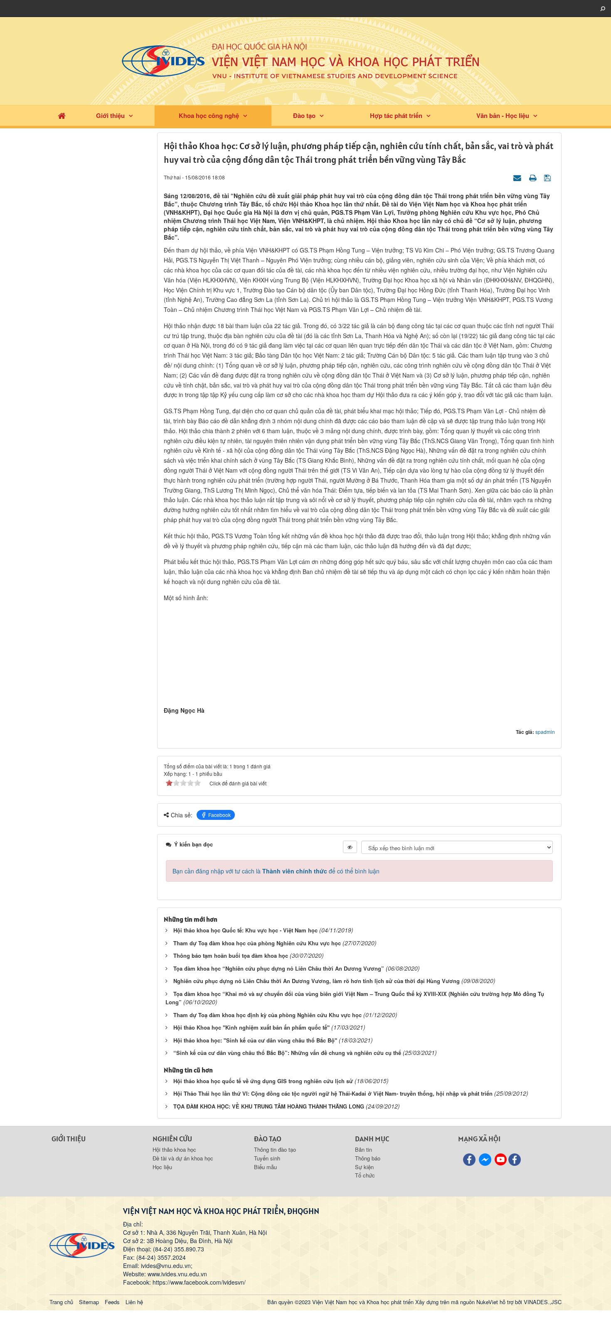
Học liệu (162, 1167)
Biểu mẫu (265, 1167)
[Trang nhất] (61, 115)
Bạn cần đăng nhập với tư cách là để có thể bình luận (275, 871)
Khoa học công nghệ (209, 115)
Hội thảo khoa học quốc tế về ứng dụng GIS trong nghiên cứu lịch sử (263, 1081)
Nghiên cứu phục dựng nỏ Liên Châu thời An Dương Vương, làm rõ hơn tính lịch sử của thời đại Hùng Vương (316, 981)
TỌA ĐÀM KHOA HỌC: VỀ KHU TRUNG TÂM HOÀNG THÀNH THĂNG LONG (268, 1106)
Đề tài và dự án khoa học (183, 1158)
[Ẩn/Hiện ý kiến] (350, 847)
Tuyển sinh (267, 1158)
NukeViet (487, 1302)
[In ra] (533, 177)
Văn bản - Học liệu (502, 115)
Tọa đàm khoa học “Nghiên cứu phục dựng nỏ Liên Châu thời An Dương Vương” (278, 968)
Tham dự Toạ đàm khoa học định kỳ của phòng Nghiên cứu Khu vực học (267, 1015)
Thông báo (367, 1158)
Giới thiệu (110, 115)
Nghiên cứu (172, 1138)
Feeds (112, 1302)
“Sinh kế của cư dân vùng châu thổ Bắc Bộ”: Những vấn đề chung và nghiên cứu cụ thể (287, 1053)
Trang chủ (61, 1302)
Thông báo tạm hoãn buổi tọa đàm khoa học (230, 955)
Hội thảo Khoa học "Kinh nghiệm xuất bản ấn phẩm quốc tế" (251, 1027)
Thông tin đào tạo (275, 1149)
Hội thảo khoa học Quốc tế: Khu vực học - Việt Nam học (245, 930)
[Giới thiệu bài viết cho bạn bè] (518, 177)
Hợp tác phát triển (396, 115)
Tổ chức (365, 1175)
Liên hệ (134, 1302)
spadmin (545, 731)
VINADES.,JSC (543, 1302)
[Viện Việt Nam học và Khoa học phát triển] (305, 60)
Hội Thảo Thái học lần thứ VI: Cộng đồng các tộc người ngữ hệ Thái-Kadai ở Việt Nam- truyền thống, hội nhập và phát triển (333, 1093)
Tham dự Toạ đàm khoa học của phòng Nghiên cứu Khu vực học (257, 943)
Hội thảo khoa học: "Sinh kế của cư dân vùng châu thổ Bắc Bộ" (255, 1040)
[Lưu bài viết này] (548, 177)
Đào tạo (304, 115)
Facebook (219, 814)
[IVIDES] (82, 1245)
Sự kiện (364, 1167)
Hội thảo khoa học (174, 1149)
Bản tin (363, 1149)
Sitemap (89, 1302)
